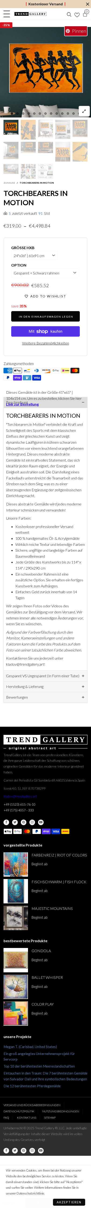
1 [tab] (12, 113)
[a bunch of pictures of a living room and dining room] (28, 171)
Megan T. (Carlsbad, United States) (30, 1047)
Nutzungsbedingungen (60, 1111)
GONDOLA (41, 950)
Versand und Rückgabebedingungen (32, 1105)
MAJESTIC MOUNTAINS (52, 908)
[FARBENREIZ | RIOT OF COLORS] (16, 864)
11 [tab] (68, 113)
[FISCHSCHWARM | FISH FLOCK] (16, 891)
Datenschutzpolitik (19, 1111)
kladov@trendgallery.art (20, 796)
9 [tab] (57, 113)
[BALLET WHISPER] (16, 987)
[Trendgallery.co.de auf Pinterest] (23, 822)
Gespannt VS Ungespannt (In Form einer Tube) (42, 676)
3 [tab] (23, 113)
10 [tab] (62, 113)
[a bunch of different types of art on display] (45, 171)
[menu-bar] (8, 14)
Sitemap (50, 1117)
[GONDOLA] (16, 960)
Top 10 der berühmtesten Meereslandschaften (39, 1066)
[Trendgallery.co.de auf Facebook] (6, 822)
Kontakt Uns (26, 1117)
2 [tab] (17, 113)
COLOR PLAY (43, 1004)
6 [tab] (40, 113)
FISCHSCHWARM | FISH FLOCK (59, 881)
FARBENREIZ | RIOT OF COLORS (59, 855)
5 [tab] (34, 113)
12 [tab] (73, 113)
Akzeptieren (69, 1202)
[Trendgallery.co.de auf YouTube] (41, 822)
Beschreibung (17, 402)
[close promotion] (87, 4)
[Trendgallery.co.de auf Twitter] (15, 822)
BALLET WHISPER (47, 977)
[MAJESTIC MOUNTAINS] (16, 918)
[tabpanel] (45, 72)
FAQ (6, 1117)
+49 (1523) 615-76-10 (19, 804)
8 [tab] (51, 113)
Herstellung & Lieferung (24, 686)
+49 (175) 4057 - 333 (19, 810)
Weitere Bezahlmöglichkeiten (45, 343)
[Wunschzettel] (77, 13)
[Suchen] (69, 14)
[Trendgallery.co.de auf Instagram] (32, 822)
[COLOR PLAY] (16, 1013)
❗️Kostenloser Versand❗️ (45, 4)
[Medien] (84, 111)
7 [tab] (45, 113)
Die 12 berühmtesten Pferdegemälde (32, 1086)
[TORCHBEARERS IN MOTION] (45, 72)
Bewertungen (17, 697)
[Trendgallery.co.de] (30, 14)
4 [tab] (29, 113)
